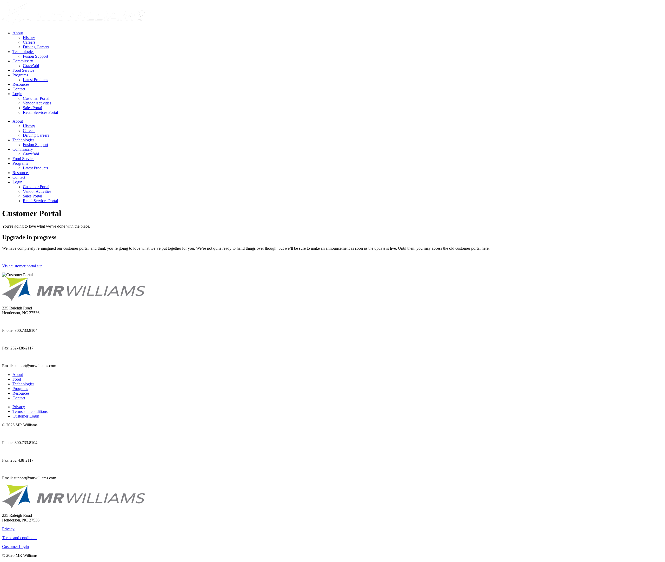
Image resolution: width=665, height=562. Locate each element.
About (17, 33)
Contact (18, 89)
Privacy (18, 407)
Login (17, 93)
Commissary (22, 61)
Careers (29, 42)
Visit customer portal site (22, 266)
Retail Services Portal (40, 112)
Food (16, 379)
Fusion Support (35, 56)
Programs (20, 75)
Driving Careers (36, 47)
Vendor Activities (37, 103)
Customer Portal (36, 98)
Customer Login (25, 416)
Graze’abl (31, 65)
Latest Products (35, 79)
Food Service (23, 70)
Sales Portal (32, 107)
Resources (20, 84)
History (29, 37)
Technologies (23, 51)
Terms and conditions (30, 411)
